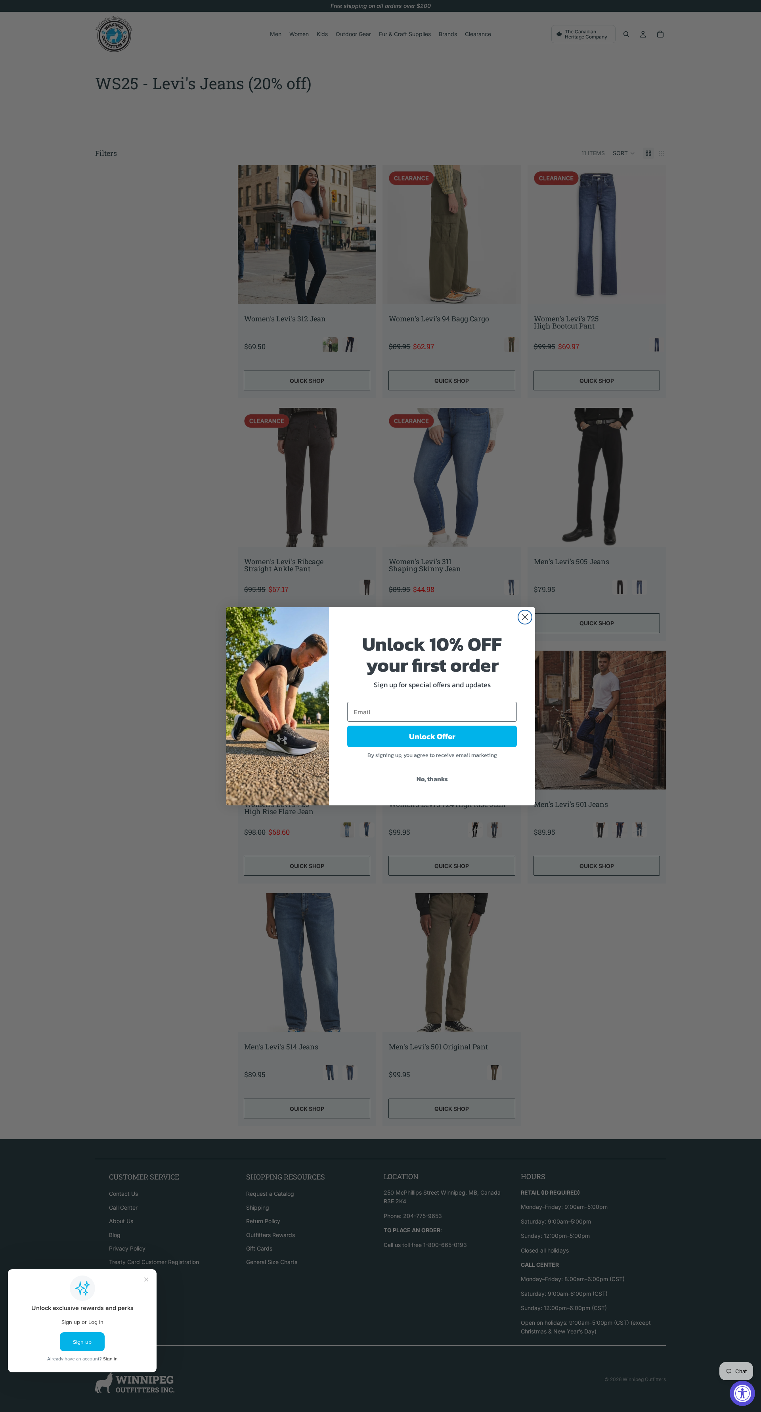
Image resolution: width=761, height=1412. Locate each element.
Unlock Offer (432, 736)
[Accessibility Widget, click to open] (742, 1393)
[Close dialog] (525, 617)
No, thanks (432, 779)
